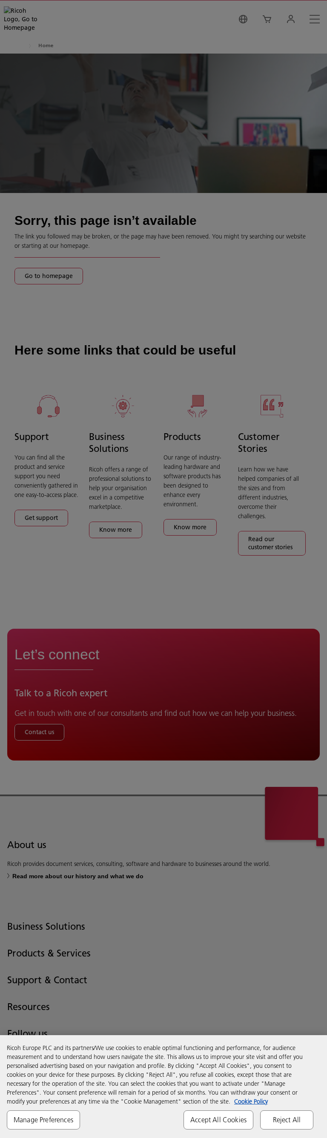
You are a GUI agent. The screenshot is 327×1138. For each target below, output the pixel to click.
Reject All (287, 1119)
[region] (163, 1086)
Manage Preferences (43, 1119)
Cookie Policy (251, 1101)
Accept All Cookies (218, 1119)
